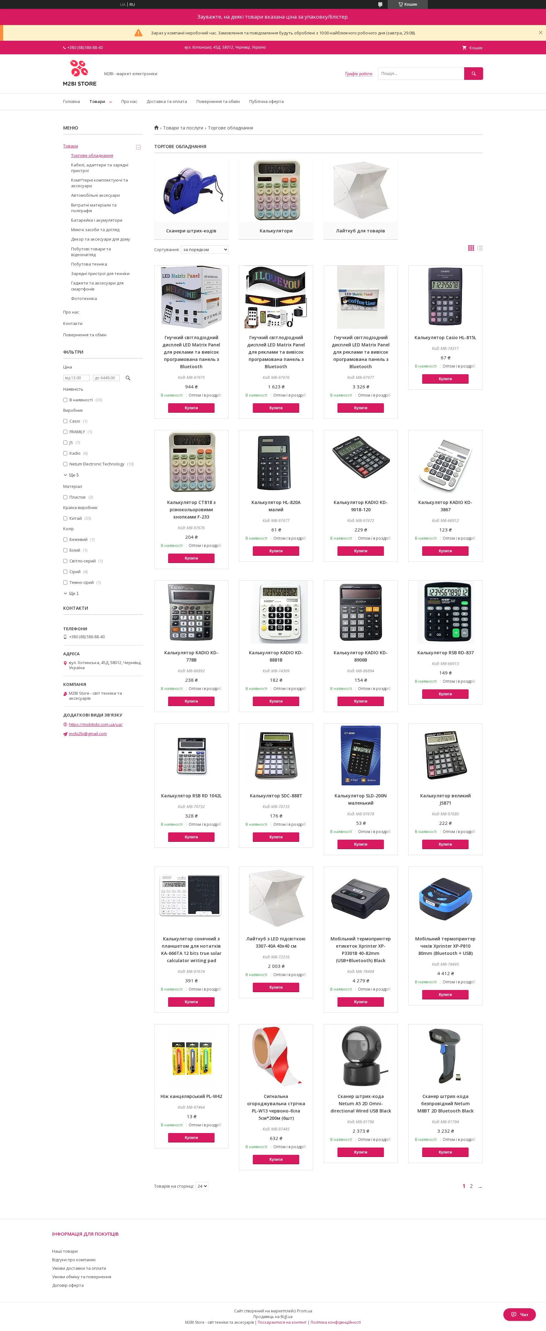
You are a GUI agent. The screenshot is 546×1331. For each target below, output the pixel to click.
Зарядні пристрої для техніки (100, 273)
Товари (97, 101)
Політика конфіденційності (336, 1322)
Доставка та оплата (167, 101)
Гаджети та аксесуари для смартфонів (97, 285)
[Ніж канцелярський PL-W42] (191, 1056)
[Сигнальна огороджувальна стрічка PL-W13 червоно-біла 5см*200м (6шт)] (276, 1056)
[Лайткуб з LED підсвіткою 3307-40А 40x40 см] (276, 898)
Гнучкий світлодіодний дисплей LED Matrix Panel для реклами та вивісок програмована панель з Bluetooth (191, 351)
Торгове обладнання (92, 155)
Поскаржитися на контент (282, 1322)
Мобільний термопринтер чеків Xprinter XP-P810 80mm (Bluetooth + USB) (445, 946)
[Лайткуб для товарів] (361, 190)
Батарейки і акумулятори (96, 220)
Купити (191, 408)
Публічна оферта (266, 101)
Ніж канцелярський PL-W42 (191, 1096)
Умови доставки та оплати (79, 1268)
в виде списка (480, 249)
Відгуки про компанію (74, 1259)
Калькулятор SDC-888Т (276, 796)
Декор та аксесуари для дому (100, 239)
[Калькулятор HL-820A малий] (276, 462)
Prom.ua (304, 1311)
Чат (524, 1314)
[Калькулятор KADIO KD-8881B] (276, 612)
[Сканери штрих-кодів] (191, 190)
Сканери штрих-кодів (191, 231)
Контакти (72, 323)
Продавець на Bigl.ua (273, 1316)
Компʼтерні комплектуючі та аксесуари (99, 183)
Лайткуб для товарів (360, 231)
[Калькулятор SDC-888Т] (276, 755)
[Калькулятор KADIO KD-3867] (445, 462)
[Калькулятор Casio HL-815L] (445, 297)
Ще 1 (74, 593)
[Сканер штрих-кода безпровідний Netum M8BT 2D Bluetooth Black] (445, 1056)
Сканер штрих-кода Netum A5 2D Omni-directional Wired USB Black (361, 1103)
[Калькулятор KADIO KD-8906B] (360, 612)
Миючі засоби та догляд (95, 229)
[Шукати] (473, 73)
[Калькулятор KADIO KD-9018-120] (360, 462)
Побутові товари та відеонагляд (91, 251)
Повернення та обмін (218, 101)
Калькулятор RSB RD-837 (445, 653)
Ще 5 (74, 475)
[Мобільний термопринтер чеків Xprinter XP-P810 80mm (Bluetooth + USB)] (445, 898)
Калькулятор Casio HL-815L (445, 337)
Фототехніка (84, 298)
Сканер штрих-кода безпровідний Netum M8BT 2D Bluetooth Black (445, 1103)
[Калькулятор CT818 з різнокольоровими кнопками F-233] (191, 462)
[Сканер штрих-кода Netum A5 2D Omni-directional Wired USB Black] (360, 1056)
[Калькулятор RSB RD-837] (445, 612)
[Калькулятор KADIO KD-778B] (191, 612)
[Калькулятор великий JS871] (445, 755)
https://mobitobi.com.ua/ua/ (96, 724)
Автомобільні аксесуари (95, 195)
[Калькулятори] (276, 190)
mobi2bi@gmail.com (88, 733)
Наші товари (65, 1251)
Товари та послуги (183, 127)
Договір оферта (68, 1285)
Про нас (129, 101)
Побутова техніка (89, 264)
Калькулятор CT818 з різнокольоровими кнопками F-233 (191, 509)
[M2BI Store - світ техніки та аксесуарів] (80, 85)
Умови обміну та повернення (81, 1277)
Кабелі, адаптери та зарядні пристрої (99, 167)
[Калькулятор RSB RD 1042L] (191, 755)
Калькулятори (276, 231)
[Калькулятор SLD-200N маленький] (360, 755)
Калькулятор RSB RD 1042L (191, 796)
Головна (71, 101)
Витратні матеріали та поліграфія (94, 207)
